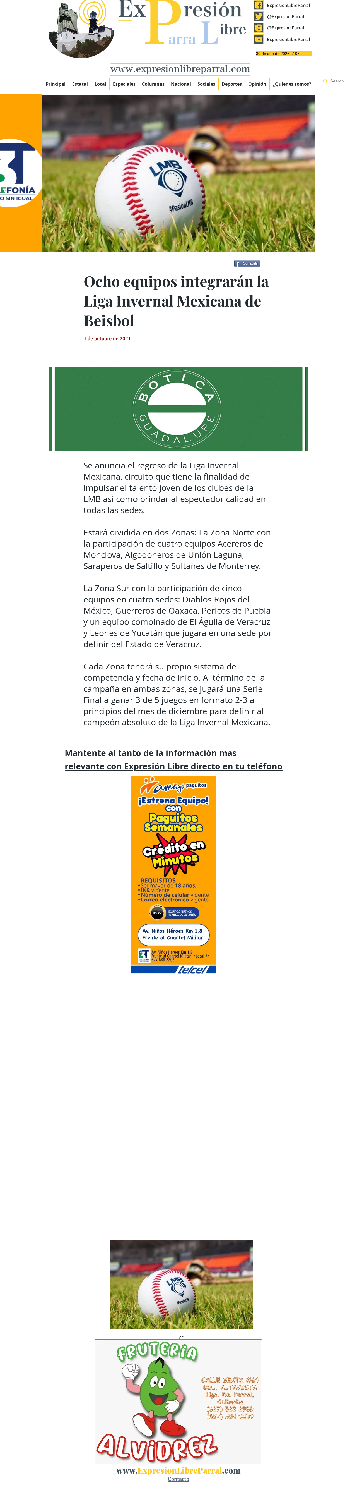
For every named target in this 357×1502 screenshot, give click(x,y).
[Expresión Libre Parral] (259, 5)
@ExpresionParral (285, 17)
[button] (124, 84)
